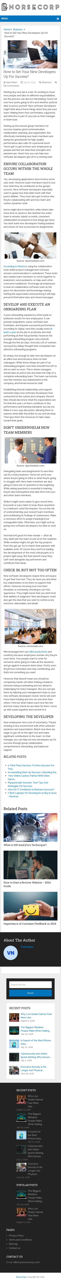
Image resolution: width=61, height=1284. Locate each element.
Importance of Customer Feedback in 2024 (30, 923)
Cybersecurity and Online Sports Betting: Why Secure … (36, 1055)
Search (30, 993)
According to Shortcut (15, 266)
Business (46, 82)
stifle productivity (38, 651)
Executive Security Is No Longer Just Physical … (33, 1069)
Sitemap (13, 1244)
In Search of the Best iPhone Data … (36, 1042)
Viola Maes (11, 82)
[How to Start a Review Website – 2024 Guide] (30, 865)
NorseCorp (21, 1277)
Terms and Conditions (20, 1239)
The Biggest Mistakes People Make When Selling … (36, 1029)
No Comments (11, 85)
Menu (4, 18)
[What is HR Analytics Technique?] (30, 827)
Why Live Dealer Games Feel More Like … (36, 1016)
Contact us (14, 1248)
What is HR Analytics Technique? (25, 845)
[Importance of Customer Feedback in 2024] (30, 906)
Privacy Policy (16, 1235)
